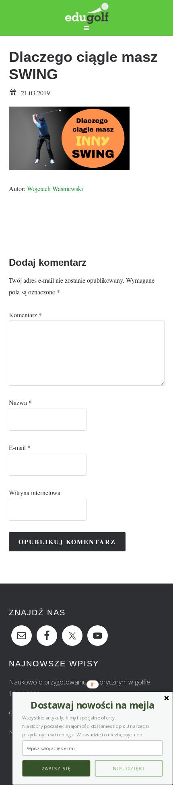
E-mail (20, 447)
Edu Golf (86, 12)
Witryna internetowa (34, 492)
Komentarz (25, 314)
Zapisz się (56, 768)
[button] (92, 705)
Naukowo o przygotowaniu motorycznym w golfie (79, 682)
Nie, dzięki (129, 768)
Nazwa (20, 402)
